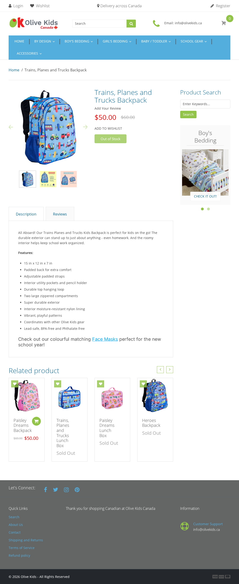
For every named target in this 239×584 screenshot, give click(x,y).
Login (17, 5)
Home (14, 70)
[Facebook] (45, 490)
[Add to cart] (36, 421)
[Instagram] (66, 490)
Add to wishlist (108, 128)
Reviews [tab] (60, 214)
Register (222, 5)
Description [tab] (26, 214)
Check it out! (205, 196)
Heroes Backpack (151, 422)
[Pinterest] (77, 490)
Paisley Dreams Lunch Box (106, 427)
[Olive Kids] (34, 23)
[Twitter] (55, 490)
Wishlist (43, 5)
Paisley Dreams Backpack (23, 425)
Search (188, 114)
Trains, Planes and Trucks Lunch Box (62, 432)
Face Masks (105, 339)
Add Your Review (108, 108)
